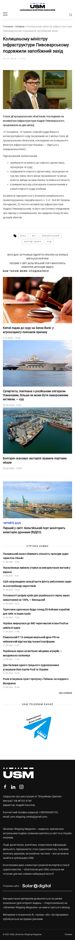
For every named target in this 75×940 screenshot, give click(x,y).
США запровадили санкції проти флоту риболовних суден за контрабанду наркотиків (37, 583)
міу (34, 236)
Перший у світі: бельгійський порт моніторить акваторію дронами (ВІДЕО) (37, 265)
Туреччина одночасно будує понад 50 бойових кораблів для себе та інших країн (36, 611)
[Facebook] (5, 787)
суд (49, 242)
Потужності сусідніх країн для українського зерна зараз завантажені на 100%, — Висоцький (36, 597)
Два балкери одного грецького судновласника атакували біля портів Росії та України (31, 667)
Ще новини (65, 692)
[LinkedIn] (13, 787)
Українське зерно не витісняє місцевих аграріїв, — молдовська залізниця (32, 653)
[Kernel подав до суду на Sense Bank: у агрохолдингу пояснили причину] (37, 300)
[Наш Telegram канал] (37, 727)
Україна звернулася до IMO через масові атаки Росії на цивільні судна (35, 625)
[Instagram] (21, 787)
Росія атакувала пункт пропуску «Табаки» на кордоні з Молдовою (35, 681)
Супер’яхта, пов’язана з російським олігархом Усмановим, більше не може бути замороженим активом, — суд (35, 395)
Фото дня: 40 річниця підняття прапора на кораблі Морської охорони (37, 257)
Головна (8, 26)
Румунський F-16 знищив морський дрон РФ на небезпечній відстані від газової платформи (31, 639)
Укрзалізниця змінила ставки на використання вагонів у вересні (36, 570)
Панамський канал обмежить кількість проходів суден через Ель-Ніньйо (35, 556)
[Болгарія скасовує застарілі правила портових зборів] (37, 430)
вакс (23, 236)
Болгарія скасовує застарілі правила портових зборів (35, 460)
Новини (19, 26)
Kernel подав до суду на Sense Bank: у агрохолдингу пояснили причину (28, 330)
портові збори (32, 242)
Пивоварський (50, 236)
